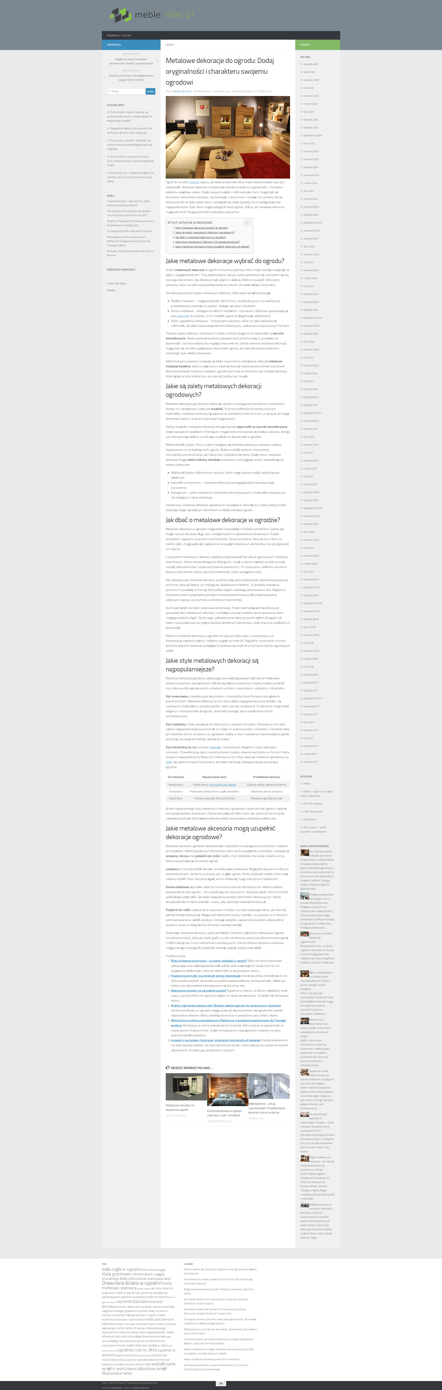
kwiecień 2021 (311, 460)
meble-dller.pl (182, 91)
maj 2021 (309, 452)
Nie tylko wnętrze (313, 803)
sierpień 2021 (311, 428)
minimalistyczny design (222, 784)
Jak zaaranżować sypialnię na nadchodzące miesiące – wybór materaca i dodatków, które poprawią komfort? (317, 1122)
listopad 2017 (311, 690)
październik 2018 (313, 603)
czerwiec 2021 (311, 444)
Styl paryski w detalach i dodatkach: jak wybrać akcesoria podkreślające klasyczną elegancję (129, 144)
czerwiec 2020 (311, 539)
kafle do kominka (158, 1297)
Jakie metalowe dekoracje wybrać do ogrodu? (201, 227)
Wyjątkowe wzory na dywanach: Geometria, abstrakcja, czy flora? (316, 1208)
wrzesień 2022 (311, 325)
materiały (215, 747)
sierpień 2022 (311, 333)
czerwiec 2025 (311, 151)
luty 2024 (309, 191)
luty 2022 (309, 381)
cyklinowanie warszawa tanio (149, 1278)
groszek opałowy (143, 1289)
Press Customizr (141, 1388)
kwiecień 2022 (311, 365)
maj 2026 (309, 87)
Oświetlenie (310, 819)
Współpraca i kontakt (119, 35)
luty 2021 (309, 476)
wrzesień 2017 (311, 706)
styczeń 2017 (311, 761)
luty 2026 (309, 111)
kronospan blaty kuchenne (151, 1311)
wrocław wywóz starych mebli (132, 1364)
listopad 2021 (311, 405)
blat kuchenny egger (153, 1269)
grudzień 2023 (311, 206)
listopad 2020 (311, 500)
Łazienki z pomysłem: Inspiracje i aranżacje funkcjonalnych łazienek (215, 1040)
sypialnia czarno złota (137, 1350)
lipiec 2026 (309, 72)
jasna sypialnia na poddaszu (130, 1297)
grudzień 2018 (311, 587)
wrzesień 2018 (311, 611)
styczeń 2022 (311, 389)
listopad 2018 (311, 595)
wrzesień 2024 (311, 175)
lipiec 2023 (309, 246)
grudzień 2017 (311, 682)
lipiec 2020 (309, 531)
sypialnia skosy (144, 1355)
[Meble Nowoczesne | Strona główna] (151, 15)
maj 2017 (309, 738)
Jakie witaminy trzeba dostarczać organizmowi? (316, 937)
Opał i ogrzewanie (313, 811)
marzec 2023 (311, 278)
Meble (170, 44)
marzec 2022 (311, 373)
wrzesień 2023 (311, 230)
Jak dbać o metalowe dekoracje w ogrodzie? (200, 237)
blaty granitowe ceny (121, 1274)
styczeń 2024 (311, 198)
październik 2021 (313, 413)
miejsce (194, 182)
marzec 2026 (311, 103)
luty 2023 (309, 286)
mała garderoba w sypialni (141, 1315)
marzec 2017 (311, 754)
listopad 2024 (311, 167)
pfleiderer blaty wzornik (116, 1336)
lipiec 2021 (309, 436)
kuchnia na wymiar (113, 1315)
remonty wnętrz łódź (128, 1345)
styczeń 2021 (311, 484)
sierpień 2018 (311, 619)
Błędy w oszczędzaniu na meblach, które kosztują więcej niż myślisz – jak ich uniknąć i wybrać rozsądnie (316, 981)
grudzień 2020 (311, 492)
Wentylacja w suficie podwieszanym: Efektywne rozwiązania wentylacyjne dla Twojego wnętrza (128, 241)
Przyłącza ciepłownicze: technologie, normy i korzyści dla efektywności (317, 898)
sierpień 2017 (311, 714)
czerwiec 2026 (311, 80)
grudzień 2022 (311, 302)
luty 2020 (309, 571)
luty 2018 (309, 666)
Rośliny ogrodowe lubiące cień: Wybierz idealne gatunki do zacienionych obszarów (226, 1006)
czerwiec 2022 (311, 349)
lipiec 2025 (309, 143)
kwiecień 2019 (311, 579)
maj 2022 (309, 357)
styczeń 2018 (311, 674)
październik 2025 (313, 135)
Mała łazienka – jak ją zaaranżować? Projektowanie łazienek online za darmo (267, 1108)
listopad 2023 (311, 214)
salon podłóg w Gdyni (154, 1345)
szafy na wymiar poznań (132, 1359)
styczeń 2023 (311, 294)
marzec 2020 (311, 563)
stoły (169, 762)
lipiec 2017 (309, 722)
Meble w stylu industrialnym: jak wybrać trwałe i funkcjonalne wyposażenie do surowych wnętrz (315, 1028)
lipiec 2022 (309, 341)
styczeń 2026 (311, 119)
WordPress (117, 1388)
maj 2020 (309, 547)
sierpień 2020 (311, 524)
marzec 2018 (311, 658)
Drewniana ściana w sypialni (131, 1283)
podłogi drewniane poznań (148, 1336)
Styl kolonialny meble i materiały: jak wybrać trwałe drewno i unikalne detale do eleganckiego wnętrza (129, 116)
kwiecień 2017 (311, 746)
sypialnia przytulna (127, 1355)
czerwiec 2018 (311, 635)
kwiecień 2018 (311, 650)
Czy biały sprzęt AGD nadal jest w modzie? (129, 231)
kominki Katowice (133, 1301)
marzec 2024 (311, 183)
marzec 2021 (311, 468)
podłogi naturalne (120, 1341)
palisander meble (163, 1332)
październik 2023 (313, 222)
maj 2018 (309, 642)
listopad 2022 (311, 309)
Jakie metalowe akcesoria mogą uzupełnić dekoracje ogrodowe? (212, 246)
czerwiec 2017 (311, 730)
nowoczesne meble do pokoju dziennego (127, 1332)
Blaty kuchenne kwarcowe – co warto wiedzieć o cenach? (209, 961)
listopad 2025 (311, 127)
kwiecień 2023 (311, 270)
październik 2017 (313, 698)
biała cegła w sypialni (121, 1269)
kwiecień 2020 (311, 555)
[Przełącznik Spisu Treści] (246, 222)
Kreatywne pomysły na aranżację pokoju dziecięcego (206, 976)
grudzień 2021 (311, 397)
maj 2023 (309, 262)
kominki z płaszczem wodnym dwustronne (142, 1306)
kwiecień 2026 (311, 95)
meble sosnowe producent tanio (136, 1324)
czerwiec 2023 (311, 254)
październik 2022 (313, 317)
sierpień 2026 (311, 64)
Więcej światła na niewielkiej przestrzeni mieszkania (211, 1359)
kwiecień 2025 (311, 159)
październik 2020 (313, 508)
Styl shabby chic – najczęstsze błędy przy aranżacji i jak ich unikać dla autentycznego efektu (130, 177)
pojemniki (183, 316)
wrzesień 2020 (311, 516)
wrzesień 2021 (311, 420)
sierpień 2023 (311, 238)
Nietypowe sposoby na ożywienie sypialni (198, 991)
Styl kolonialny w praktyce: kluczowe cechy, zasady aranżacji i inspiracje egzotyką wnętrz (130, 161)
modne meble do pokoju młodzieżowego (141, 1328)
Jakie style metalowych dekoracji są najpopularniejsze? (207, 242)
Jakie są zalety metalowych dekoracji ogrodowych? (205, 232)
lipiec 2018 (309, 627)
